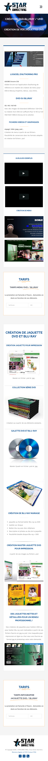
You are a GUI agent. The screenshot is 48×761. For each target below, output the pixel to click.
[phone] (28, 756)
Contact (30, 752)
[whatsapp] (20, 756)
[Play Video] (24, 173)
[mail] (24, 756)
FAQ (34, 752)
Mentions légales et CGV (19, 752)
